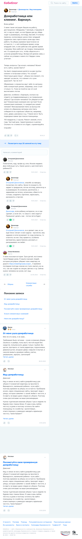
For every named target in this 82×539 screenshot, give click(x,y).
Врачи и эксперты (22, 525)
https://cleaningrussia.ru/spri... (20, 264)
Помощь (24, 522)
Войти (75, 3)
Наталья (11, 369)
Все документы (8, 525)
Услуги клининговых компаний (16, 314)
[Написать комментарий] (24, 152)
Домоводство (23, 9)
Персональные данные (62, 522)
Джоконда (12, 9)
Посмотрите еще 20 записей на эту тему (24, 143)
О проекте (7, 522)
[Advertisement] (67, 37)
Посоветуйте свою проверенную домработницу (23, 309)
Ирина (10, 327)
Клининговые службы (31, 284)
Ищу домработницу (12, 304)
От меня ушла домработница (15, 299)
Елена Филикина (14, 251)
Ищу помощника (35, 9)
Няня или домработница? (14, 319)
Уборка (10, 284)
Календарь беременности (40, 525)
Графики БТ (56, 525)
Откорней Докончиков (16, 158)
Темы (65, 525)
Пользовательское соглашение (40, 522)
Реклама (16, 522)
